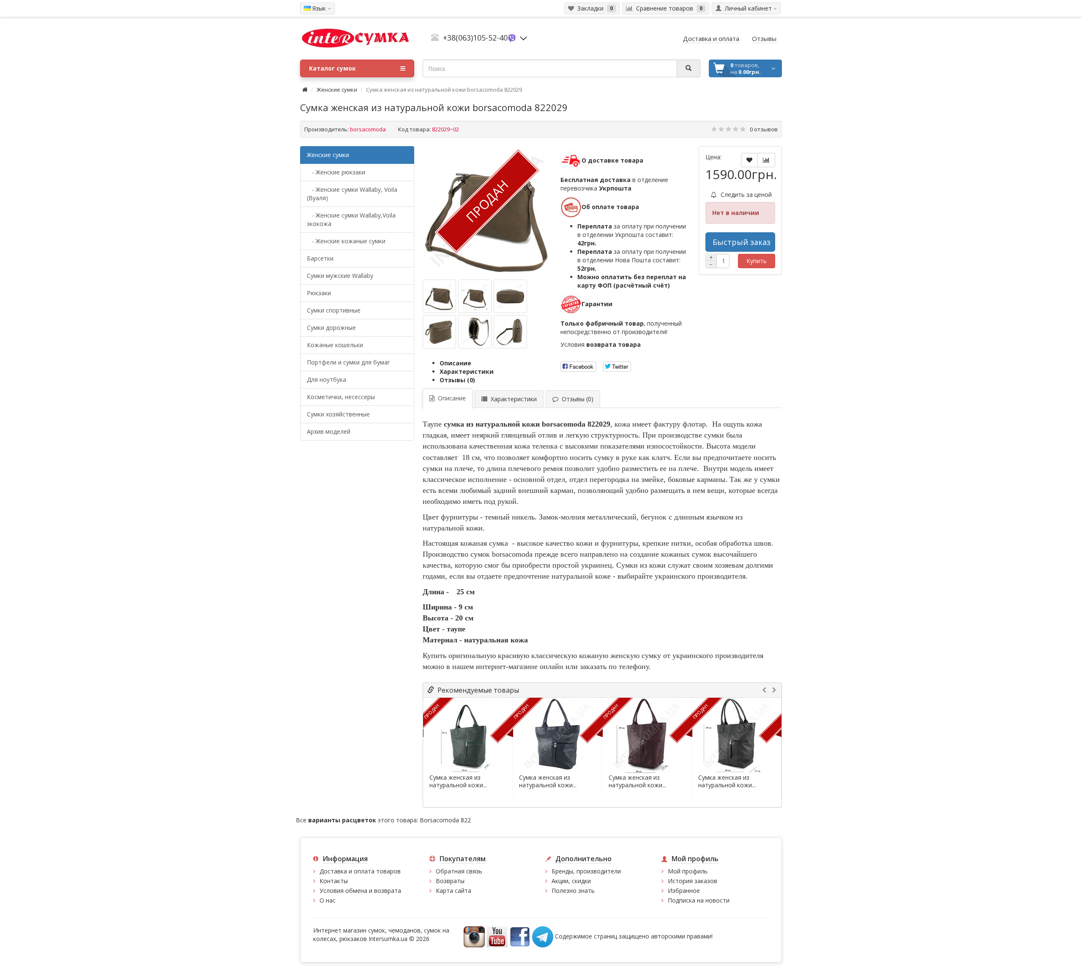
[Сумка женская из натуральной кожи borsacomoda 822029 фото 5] (510, 331)
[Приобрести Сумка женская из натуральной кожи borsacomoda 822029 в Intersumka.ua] (439, 296)
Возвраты (450, 881)
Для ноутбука (326, 379)
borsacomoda (368, 129)
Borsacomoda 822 (445, 820)
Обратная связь (459, 871)
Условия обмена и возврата (360, 891)
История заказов (692, 881)
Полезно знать (573, 891)
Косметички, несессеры (341, 397)
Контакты (334, 881)
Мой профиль (688, 871)
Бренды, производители (586, 871)
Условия (600, 344)
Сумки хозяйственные (338, 414)
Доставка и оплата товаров (360, 871)
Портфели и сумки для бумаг (348, 362)
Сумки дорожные (331, 328)
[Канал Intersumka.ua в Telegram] (542, 936)
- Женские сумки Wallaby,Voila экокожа (351, 219)
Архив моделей (328, 431)
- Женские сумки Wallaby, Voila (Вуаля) (352, 193)
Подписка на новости (699, 900)
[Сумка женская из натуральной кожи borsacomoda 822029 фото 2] (510, 296)
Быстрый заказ (742, 242)
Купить (756, 261)
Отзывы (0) (457, 380)
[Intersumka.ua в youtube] (497, 936)
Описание (455, 363)
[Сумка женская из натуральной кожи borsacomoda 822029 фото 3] (439, 331)
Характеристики (467, 371)
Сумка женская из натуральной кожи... (458, 781)
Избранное (684, 891)
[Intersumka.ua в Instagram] (474, 936)
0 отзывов (764, 129)
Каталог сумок (332, 68)
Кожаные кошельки (335, 345)
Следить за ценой (745, 194)
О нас (328, 900)
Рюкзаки (319, 293)
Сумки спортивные (334, 310)
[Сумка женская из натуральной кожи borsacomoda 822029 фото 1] (475, 296)
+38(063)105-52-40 (475, 38)
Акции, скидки (571, 881)
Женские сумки (337, 89)
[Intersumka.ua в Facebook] (519, 936)
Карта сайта (453, 891)
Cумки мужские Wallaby (340, 276)
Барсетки (320, 258)
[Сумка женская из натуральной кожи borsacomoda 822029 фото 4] (475, 331)
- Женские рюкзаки (336, 172)
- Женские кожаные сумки (346, 241)
